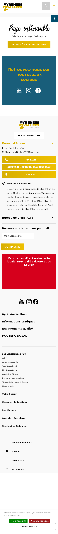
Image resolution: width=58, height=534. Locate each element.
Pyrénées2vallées (14, 314)
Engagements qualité (17, 328)
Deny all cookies (40, 521)
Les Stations (9, 410)
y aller (30, 174)
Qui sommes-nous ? (22, 442)
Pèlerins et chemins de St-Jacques (15, 382)
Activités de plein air (9, 366)
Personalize (29, 526)
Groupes (16, 451)
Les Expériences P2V (14, 354)
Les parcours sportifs (10, 362)
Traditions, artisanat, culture (13, 378)
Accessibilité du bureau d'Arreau (29, 167)
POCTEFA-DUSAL (14, 335)
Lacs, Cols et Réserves (10, 374)
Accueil (5, 15)
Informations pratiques (18, 321)
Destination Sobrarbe (14, 426)
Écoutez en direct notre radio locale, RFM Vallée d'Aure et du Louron (29, 261)
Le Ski (4, 358)
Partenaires (18, 469)
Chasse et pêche (8, 386)
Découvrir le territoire (15, 402)
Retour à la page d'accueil (29, 44)
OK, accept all (19, 521)
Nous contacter (29, 135)
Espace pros (18, 460)
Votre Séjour (9, 394)
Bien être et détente (9, 370)
